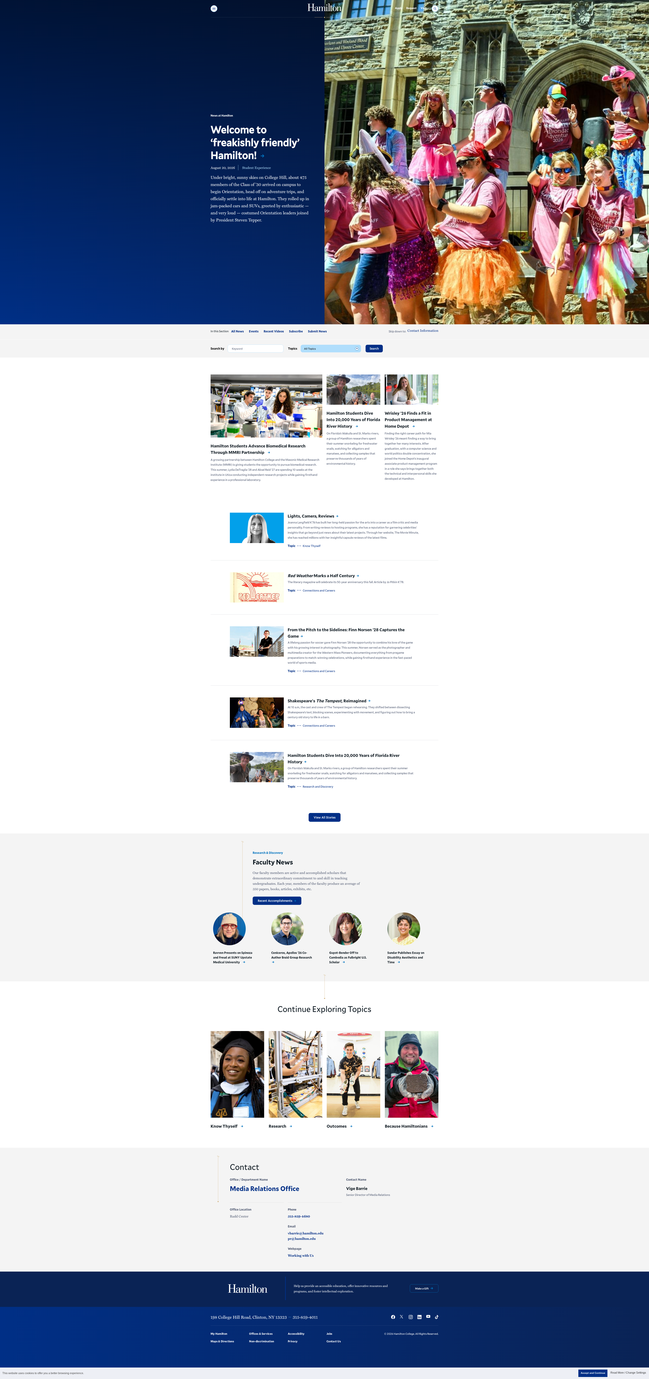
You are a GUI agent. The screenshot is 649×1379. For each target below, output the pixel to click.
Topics (292, 348)
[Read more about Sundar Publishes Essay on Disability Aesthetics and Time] (403, 928)
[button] (214, 8)
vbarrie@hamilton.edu (305, 1233)
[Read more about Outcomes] (353, 1074)
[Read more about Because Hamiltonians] (411, 1074)
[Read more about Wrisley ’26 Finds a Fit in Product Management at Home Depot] (411, 389)
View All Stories (324, 817)
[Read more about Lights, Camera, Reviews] (257, 528)
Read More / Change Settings (628, 1372)
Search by (217, 348)
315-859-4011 (305, 1317)
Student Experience (256, 167)
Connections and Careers (319, 590)
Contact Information (422, 330)
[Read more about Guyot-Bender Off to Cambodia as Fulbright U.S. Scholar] (345, 928)
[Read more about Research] (295, 1074)
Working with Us (301, 1255)
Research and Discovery (318, 786)
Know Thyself (311, 546)
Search (374, 348)
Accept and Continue (593, 1373)
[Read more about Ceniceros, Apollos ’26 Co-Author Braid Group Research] (287, 928)
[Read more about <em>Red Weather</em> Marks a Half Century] (257, 587)
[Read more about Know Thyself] (237, 1074)
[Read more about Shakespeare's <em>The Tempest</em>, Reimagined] (257, 712)
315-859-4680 (299, 1216)
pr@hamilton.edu (302, 1238)
